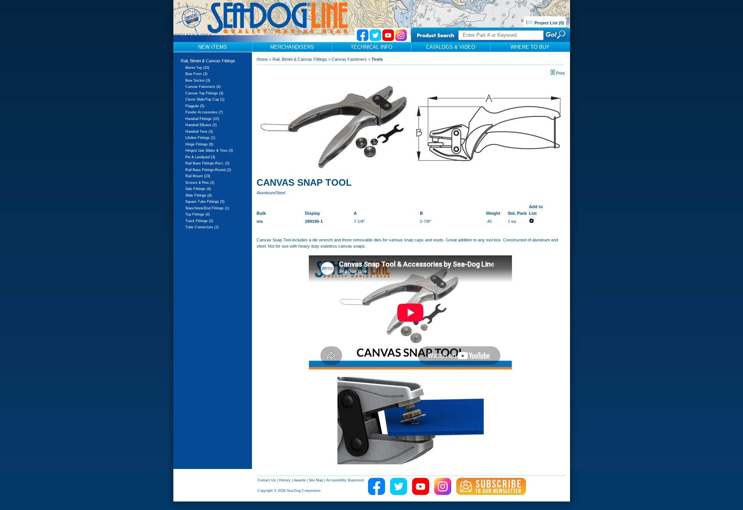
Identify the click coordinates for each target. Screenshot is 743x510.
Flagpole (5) (194, 106)
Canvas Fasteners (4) (203, 87)
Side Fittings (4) (198, 189)
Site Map (316, 480)
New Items (212, 47)
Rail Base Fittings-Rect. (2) (207, 163)
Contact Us (266, 480)
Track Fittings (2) (199, 221)
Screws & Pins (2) (199, 183)
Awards (300, 480)
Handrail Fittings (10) (202, 119)
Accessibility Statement (345, 480)
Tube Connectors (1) (202, 227)
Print (560, 73)
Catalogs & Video (450, 47)
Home (262, 59)
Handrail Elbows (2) (201, 125)
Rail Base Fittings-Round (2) (208, 170)
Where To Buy (530, 47)
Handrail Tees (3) (199, 131)
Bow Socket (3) (197, 80)
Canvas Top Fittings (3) (204, 93)
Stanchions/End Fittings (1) (207, 208)
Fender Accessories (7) (204, 112)
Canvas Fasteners (349, 59)
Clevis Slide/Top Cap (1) (204, 99)
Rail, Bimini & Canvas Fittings (208, 60)
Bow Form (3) (196, 74)
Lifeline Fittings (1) (200, 138)
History (285, 480)
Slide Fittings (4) (198, 195)
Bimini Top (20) (197, 68)
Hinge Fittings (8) (199, 144)
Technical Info (371, 47)
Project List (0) (548, 23)
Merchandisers (292, 47)
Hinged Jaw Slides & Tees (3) (209, 150)
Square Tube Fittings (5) (204, 202)
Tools (377, 59)
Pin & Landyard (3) (200, 157)
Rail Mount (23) (197, 176)
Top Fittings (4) (197, 214)
